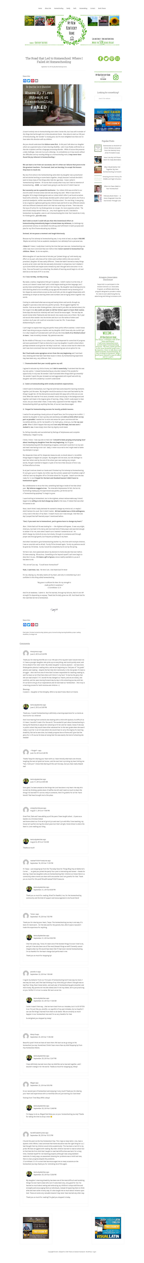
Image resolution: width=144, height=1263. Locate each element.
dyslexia (46, 632)
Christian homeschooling (36, 632)
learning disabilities (66, 632)
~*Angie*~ (34, 750)
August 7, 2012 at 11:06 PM (40, 811)
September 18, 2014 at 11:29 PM (41, 863)
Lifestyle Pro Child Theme (65, 1252)
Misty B (33, 1034)
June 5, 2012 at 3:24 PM (38, 654)
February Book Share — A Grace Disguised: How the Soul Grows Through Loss (112, 198)
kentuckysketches (36, 705)
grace (50, 632)
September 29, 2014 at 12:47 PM (45, 1058)
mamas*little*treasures (38, 861)
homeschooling (56, 632)
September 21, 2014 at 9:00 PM (45, 938)
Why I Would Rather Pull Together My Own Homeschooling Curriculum (112, 169)
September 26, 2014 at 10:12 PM (41, 1135)
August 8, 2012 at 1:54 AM (39, 842)
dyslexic (33, 149)
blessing (52, 152)
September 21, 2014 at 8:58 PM (45, 890)
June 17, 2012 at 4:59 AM (39, 782)
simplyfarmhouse (36, 808)
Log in (94, 1252)
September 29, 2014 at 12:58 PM (45, 1175)
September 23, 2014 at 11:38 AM (41, 1037)
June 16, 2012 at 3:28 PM (39, 753)
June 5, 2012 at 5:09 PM (38, 707)
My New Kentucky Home (72, 30)
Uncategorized (33, 634)
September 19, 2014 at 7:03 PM (41, 917)
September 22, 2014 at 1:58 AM (41, 974)
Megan (32, 1083)
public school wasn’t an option (65, 198)
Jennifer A (33, 972)
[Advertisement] (108, 239)
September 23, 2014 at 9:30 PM (41, 1085)
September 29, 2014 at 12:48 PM (45, 1108)
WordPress (89, 1252)
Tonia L (32, 914)
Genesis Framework (79, 1252)
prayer (74, 632)
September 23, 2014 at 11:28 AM (45, 1001)
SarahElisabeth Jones (37, 1133)
